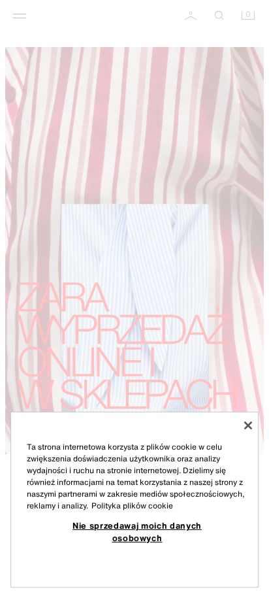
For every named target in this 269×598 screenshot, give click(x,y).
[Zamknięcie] (248, 425)
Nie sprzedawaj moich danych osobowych (137, 531)
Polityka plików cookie (132, 505)
